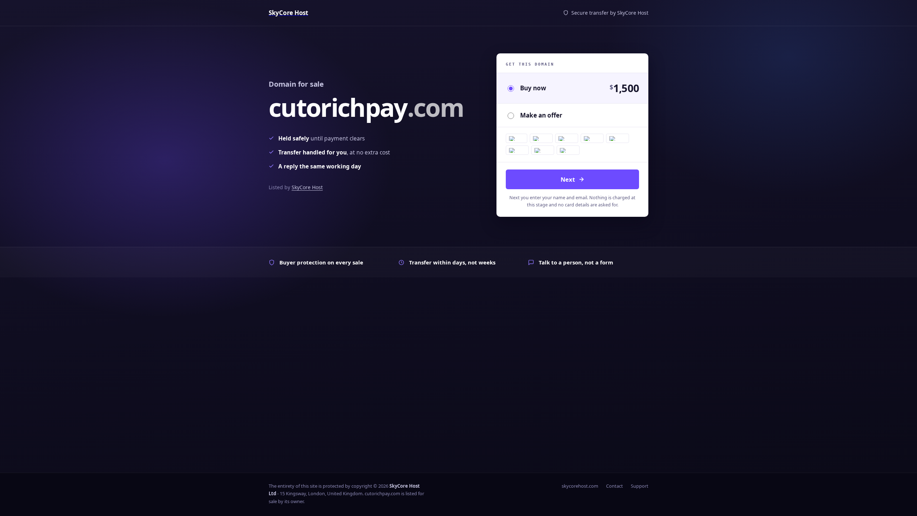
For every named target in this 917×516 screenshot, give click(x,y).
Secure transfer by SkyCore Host (609, 12)
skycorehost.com (580, 486)
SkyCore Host (307, 187)
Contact (614, 486)
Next (568, 179)
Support (639, 486)
